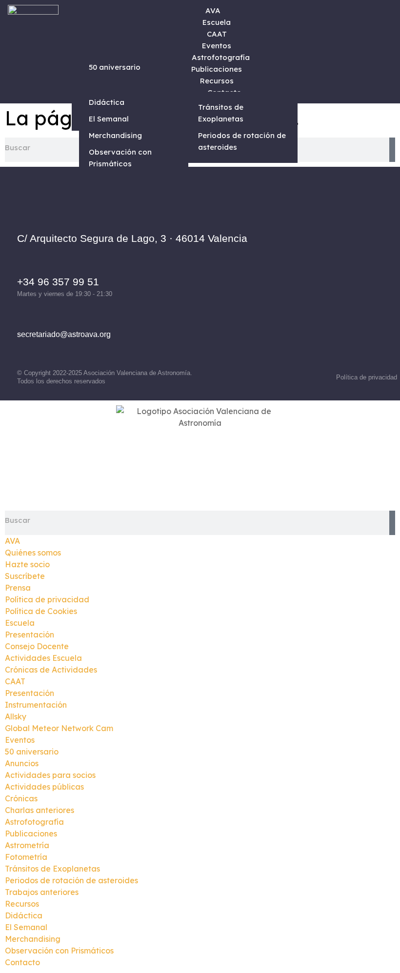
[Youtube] (328, 288)
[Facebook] (301, 263)
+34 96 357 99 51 (58, 281)
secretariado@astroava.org (64, 334)
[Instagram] (328, 263)
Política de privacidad (366, 377)
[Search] (392, 150)
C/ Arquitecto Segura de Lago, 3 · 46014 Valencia (132, 238)
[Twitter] (355, 263)
